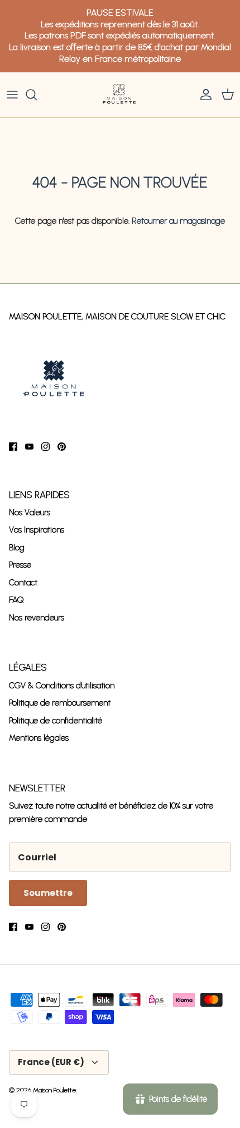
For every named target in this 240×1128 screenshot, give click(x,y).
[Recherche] (37, 94)
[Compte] (203, 94)
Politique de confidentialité (55, 721)
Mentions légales (39, 738)
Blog (17, 548)
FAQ (16, 600)
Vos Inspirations (36, 530)
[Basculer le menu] (12, 94)
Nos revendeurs (36, 618)
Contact (23, 583)
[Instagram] (45, 446)
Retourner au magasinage (178, 221)
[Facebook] (13, 446)
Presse (20, 565)
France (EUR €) (51, 1062)
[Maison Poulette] (120, 95)
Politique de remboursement (60, 703)
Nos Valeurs (29, 513)
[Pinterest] (61, 446)
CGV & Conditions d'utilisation (61, 686)
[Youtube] (29, 446)
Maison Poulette (54, 1090)
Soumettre (48, 893)
